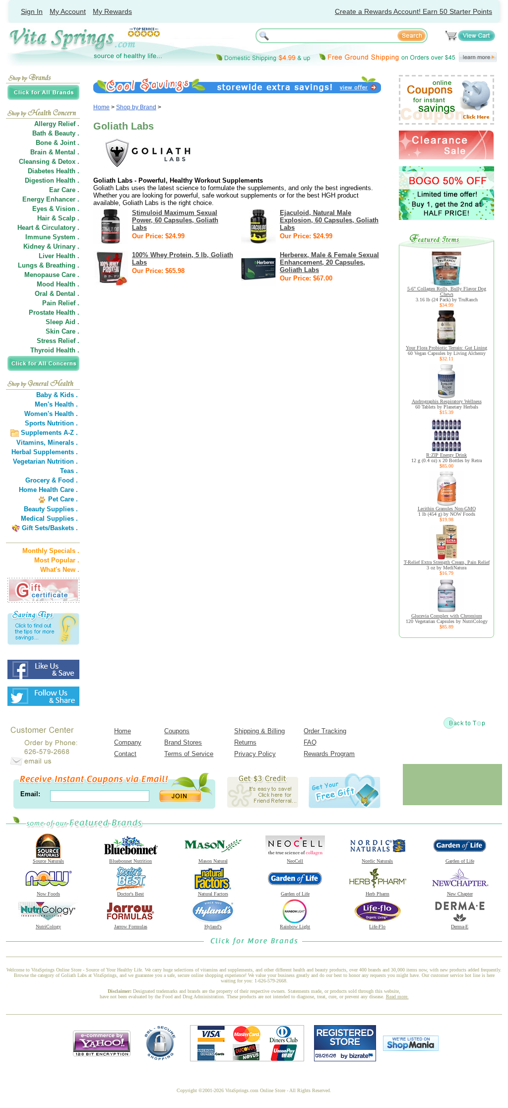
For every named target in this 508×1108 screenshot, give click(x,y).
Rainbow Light (295, 926)
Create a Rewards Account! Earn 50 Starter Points (413, 11)
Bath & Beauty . (55, 133)
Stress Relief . (58, 341)
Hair (43, 218)
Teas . (69, 471)
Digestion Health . (52, 180)
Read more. (397, 996)
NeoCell (295, 861)
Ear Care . (64, 190)
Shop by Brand (136, 107)
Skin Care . (62, 331)
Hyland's (213, 926)
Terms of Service (188, 754)
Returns (245, 742)
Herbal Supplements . (44, 452)
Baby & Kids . (57, 395)
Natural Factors (213, 894)
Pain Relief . (60, 303)
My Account (68, 11)
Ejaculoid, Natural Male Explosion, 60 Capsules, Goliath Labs (329, 220)
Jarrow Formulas (130, 926)
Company (127, 742)
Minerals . (63, 442)
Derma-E (459, 926)
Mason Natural (213, 861)
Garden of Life (459, 861)
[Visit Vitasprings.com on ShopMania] (411, 1048)
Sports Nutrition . (51, 423)
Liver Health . (59, 256)
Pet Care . (63, 499)
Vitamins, (31, 442)
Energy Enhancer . (50, 199)
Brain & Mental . (54, 152)
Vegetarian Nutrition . (45, 461)
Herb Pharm (377, 894)
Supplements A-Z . (49, 432)
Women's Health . (51, 413)
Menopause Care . (51, 274)
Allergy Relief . (56, 124)
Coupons (177, 731)
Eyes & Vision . (55, 208)
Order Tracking (325, 731)
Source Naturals (48, 861)
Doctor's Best (130, 894)
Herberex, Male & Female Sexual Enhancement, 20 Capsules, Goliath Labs (329, 262)
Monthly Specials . (50, 550)
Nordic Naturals (377, 861)
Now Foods (48, 894)
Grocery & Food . (51, 480)
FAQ (310, 742)
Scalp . (68, 218)
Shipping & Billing (259, 731)
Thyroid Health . (54, 350)
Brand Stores (183, 742)
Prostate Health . (54, 312)
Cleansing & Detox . (49, 161)
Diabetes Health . (53, 171)
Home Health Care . (48, 489)
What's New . (59, 569)
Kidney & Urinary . (51, 246)
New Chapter (460, 894)
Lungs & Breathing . (48, 265)
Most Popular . (56, 560)
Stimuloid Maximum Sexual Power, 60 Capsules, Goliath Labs (175, 220)
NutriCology (48, 926)
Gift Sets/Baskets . (50, 528)
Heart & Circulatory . (48, 227)
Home (101, 107)
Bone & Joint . (57, 142)
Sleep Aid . (62, 322)
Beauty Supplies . (51, 509)
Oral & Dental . (57, 293)
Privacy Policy (255, 754)
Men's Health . (56, 404)
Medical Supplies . (49, 518)
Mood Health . (58, 284)
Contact (125, 754)
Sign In (32, 11)
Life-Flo (377, 926)
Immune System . (52, 237)
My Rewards (112, 11)
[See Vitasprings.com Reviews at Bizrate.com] (345, 1059)
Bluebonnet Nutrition (130, 861)
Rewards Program (329, 754)
